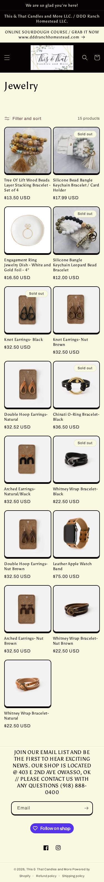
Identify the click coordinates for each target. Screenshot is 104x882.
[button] (7, 57)
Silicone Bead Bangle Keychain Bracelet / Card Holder (76, 185)
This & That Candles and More (49, 869)
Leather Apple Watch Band (72, 566)
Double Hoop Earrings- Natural (26, 417)
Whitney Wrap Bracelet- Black (75, 491)
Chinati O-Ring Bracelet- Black (76, 417)
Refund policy (46, 876)
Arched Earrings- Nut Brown (23, 641)
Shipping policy (73, 876)
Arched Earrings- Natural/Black (19, 491)
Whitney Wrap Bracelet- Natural (26, 716)
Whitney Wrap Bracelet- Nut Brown (75, 641)
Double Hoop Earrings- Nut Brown (26, 566)
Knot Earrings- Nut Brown (70, 342)
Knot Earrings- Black (23, 339)
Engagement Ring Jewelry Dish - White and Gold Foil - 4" (27, 264)
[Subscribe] (86, 808)
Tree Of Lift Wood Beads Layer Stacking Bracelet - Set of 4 (27, 185)
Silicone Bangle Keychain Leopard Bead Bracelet (75, 264)
